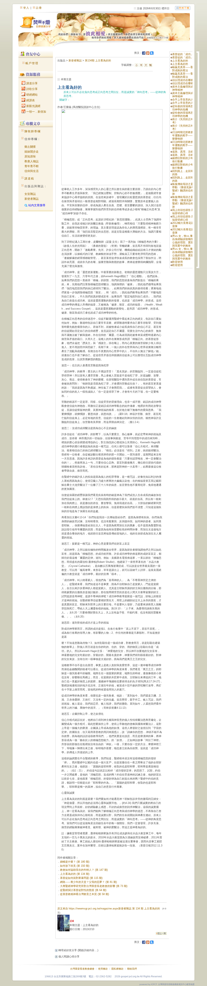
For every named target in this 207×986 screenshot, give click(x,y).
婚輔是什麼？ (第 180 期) (74, 861)
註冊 (39, 7)
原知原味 (30, 156)
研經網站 (31, 94)
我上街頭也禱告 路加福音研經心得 (184, 211)
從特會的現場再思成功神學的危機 (184, 108)
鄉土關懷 (30, 146)
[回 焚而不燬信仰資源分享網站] (182, 7)
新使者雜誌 (31, 198)
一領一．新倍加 (35, 111)
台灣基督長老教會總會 (82, 968)
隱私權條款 (117, 968)
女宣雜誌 (30, 193)
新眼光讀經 (32, 106)
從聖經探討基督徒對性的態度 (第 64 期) (83, 890)
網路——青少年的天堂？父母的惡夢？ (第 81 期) (88, 881)
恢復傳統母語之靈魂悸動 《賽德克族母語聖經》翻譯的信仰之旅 (184, 189)
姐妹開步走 (31, 151)
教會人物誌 (31, 161)
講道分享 (31, 83)
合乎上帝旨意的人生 (184, 99)
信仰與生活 (31, 171)
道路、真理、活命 (182, 151)
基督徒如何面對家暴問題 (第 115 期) (81, 877)
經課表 (30, 100)
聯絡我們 (132, 968)
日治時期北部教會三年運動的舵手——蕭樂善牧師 (184, 135)
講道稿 (29, 178)
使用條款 (103, 968)
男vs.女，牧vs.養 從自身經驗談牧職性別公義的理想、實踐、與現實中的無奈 (184, 240)
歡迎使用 (177, 261)
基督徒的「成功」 (182, 54)
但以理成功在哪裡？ (184, 80)
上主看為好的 (180, 60)
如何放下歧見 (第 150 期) (74, 865)
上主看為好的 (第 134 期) (74, 873)
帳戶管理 (31, 63)
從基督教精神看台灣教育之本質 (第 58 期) (84, 894)
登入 (26, 7)
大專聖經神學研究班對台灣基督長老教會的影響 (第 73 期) (93, 886)
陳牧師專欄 (32, 131)
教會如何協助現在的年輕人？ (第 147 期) (84, 869)
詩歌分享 (31, 89)
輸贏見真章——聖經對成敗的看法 (184, 69)
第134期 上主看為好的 (98, 60)
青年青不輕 (31, 166)
